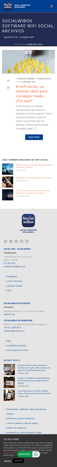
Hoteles (10, 413)
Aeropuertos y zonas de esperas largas (24, 432)
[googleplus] (10, 241)
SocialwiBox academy (16, 345)
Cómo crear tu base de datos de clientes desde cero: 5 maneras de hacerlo (33, 191)
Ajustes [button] (7, 460)
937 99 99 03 (9, 263)
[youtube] (27, 241)
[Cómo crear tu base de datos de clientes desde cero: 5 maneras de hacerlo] (7, 194)
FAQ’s (9, 290)
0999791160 (9, 314)
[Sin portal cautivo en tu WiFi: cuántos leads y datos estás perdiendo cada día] (9, 395)
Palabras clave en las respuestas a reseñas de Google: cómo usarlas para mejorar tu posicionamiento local (34, 367)
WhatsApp (24, 454)
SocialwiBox (12, 276)
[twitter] (21, 241)
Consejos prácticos (44, 78)
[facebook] (5, 241)
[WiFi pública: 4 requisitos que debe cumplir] (7, 182)
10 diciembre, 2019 (28, 82)
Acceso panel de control (17, 350)
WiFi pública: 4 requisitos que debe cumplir (33, 177)
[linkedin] (16, 241)
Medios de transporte (16, 427)
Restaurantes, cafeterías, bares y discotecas (26, 409)
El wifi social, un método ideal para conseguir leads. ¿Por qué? (32, 93)
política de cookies (12, 452)
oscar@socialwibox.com (14, 266)
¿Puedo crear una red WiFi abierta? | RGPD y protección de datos (34, 166)
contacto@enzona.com (14, 331)
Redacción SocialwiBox (26, 78)
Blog (9, 341)
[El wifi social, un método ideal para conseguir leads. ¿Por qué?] (28, 61)
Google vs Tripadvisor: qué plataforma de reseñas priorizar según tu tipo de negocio (34, 380)
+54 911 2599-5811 (12, 327)
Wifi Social (20, 44)
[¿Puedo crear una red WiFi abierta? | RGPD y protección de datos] (7, 169)
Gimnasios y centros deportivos (21, 418)
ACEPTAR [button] (18, 460)
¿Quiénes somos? (15, 285)
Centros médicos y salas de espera (22, 423)
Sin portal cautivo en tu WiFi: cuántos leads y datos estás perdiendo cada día (34, 392)
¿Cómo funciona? (14, 281)
